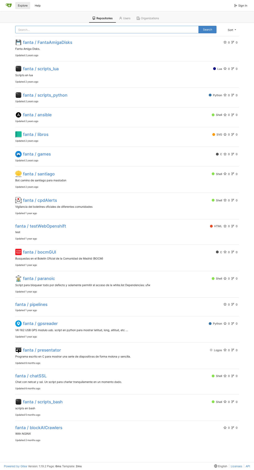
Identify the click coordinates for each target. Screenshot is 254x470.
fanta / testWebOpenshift (40, 226)
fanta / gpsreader (40, 323)
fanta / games (37, 154)
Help (38, 5)
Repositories (104, 18)
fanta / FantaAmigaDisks (47, 42)
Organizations (150, 18)
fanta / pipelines (31, 304)
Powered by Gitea (15, 466)
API (248, 466)
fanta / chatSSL (31, 375)
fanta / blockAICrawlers (38, 427)
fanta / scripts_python (45, 95)
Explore (23, 5)
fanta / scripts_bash (43, 401)
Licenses (236, 466)
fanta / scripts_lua (41, 68)
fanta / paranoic (39, 278)
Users (126, 18)
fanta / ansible (37, 114)
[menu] (231, 30)
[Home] (9, 5)
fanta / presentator (42, 350)
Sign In (242, 5)
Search (207, 29)
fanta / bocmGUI (39, 252)
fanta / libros (35, 134)
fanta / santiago (39, 173)
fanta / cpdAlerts (40, 200)
